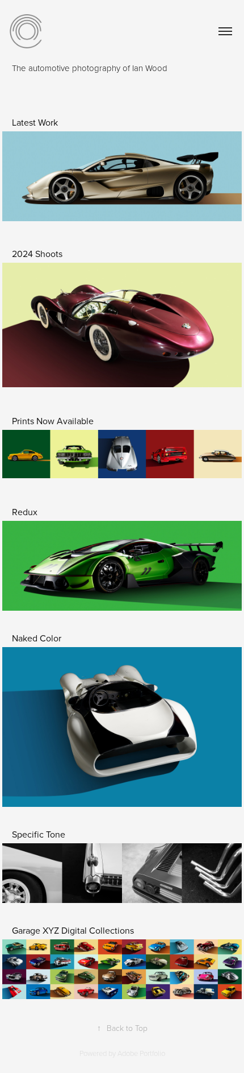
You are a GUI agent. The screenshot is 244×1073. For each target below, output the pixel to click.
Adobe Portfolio (141, 1053)
